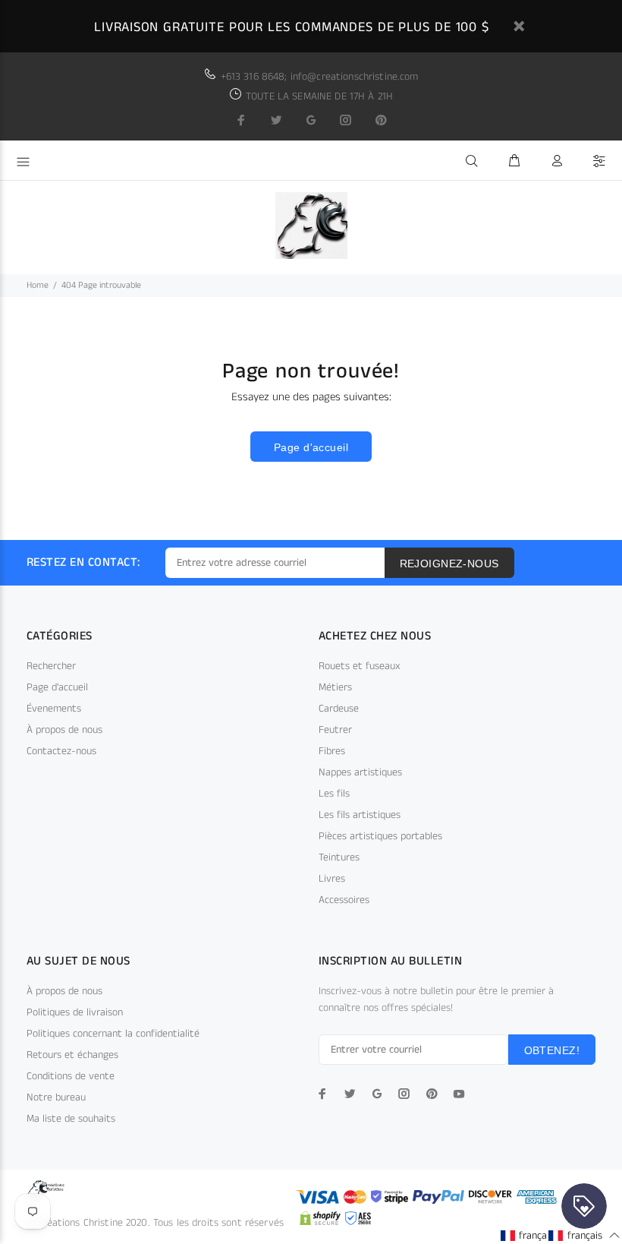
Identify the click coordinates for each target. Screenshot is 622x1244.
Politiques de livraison (75, 1012)
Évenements (54, 708)
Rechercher (51, 666)
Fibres (332, 751)
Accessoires (344, 900)
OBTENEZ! (552, 1050)
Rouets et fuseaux (360, 666)
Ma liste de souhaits (71, 1118)
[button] (535, 1235)
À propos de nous (64, 729)
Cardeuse (339, 708)
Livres (332, 878)
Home (38, 285)
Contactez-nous (61, 751)
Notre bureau (56, 1097)
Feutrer (335, 729)
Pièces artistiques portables (380, 836)
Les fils (334, 793)
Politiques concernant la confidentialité (113, 1033)
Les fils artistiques (360, 814)
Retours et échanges (72, 1054)
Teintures (339, 857)
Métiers (335, 687)
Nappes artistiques (360, 772)
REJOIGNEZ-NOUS (449, 563)
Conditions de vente (71, 1076)
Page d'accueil (311, 447)
